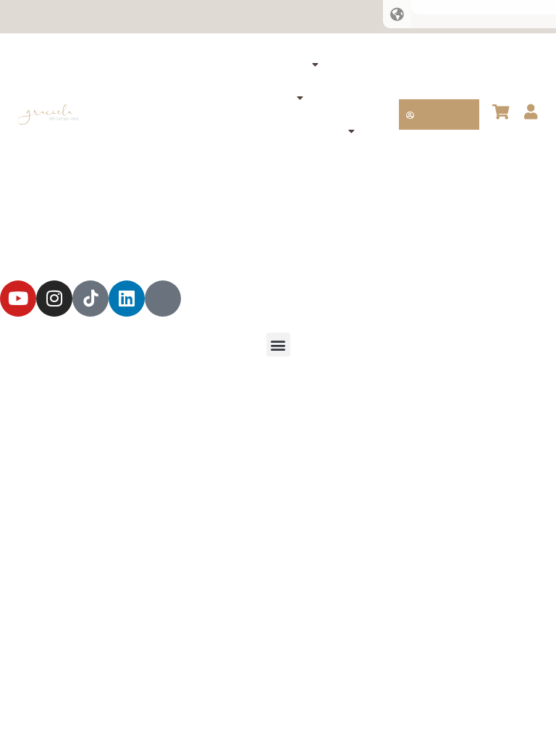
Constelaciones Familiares (227, 64)
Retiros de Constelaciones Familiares (231, 131)
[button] (278, 345)
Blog (219, 17)
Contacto (331, 17)
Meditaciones (243, 164)
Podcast (269, 17)
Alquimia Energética (232, 98)
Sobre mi (169, 17)
